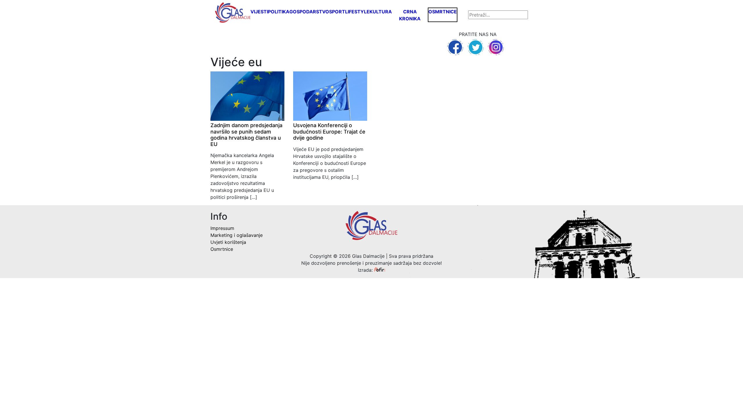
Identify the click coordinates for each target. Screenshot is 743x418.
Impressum (222, 228)
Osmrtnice (442, 12)
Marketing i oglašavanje (236, 235)
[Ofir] (379, 270)
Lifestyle (357, 12)
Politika (278, 12)
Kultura (380, 12)
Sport (337, 12)
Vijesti (259, 12)
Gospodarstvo (309, 12)
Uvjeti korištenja (228, 242)
